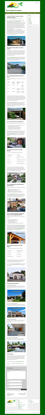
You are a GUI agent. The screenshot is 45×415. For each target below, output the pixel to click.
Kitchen (19, 405)
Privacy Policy (31, 402)
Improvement (19, 403)
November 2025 (30, 23)
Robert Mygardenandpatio (14, 10)
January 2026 (30, 22)
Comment (9, 371)
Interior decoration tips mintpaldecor (21, 404)
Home (18, 401)
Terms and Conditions (32, 401)
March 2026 (30, 20)
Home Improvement (20, 402)
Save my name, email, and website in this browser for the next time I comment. (15, 388)
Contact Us (31, 400)
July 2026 (30, 17)
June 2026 (30, 18)
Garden (19, 400)
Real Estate (19, 408)
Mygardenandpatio (13, 363)
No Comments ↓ (20, 18)
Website (8, 386)
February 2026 (30, 21)
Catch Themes (37, 412)
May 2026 (30, 19)
